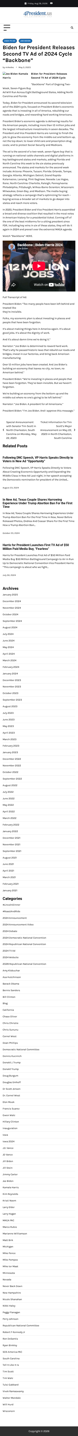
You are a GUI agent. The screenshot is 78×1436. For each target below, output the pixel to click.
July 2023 (8, 712)
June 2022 (9, 798)
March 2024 (9, 660)
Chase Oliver (10, 1016)
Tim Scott (8, 1371)
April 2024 (9, 653)
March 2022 (9, 818)
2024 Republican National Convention (24, 944)
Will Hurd (8, 1404)
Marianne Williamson (15, 1233)
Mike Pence (9, 1253)
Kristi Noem (9, 1200)
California (8, 1009)
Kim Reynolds (10, 1194)
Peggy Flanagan (11, 1312)
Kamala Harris (11, 1187)
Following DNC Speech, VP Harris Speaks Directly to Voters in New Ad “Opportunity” (38, 459)
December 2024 (12, 601)
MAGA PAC (8, 1220)
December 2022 (12, 758)
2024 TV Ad (9, 41)
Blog (5, 1003)
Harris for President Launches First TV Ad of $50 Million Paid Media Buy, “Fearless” (36, 546)
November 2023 (12, 686)
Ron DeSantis (10, 1338)
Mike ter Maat (10, 1266)
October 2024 (10, 614)
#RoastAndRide (11, 911)
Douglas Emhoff (12, 1082)
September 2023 (12, 699)
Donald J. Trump (12, 1062)
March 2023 (9, 739)
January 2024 (10, 673)
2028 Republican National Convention (24, 963)
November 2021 (11, 844)
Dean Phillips (10, 1042)
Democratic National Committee (21, 1049)
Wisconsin (9, 1411)
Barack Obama (11, 983)
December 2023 (12, 680)
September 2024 (12, 621)
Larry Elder (9, 1207)
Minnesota (9, 1273)
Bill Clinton (9, 996)
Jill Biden (8, 1161)
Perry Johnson (10, 1318)
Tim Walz (8, 1378)
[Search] (72, 27)
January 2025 (10, 594)
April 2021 (8, 870)
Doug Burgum (10, 1075)
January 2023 (10, 752)
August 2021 (10, 857)
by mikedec (8, 67)
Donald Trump (11, 1069)
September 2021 (12, 851)
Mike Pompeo (10, 1259)
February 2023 (11, 745)
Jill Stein (7, 1167)
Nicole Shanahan (12, 1299)
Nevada (7, 1279)
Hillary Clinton (11, 1121)
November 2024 (12, 607)
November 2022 (12, 765)
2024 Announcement (15, 918)
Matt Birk (8, 1240)
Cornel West (9, 1036)
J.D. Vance (8, 1148)
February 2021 (11, 883)
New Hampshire (12, 1292)
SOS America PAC (12, 1351)
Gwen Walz (9, 1115)
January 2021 (10, 890)
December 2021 (11, 837)
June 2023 (9, 719)
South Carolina (11, 1358)
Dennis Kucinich (12, 1056)
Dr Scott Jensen (11, 1088)
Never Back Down (12, 1286)
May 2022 (8, 804)
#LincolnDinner (11, 904)
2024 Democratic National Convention (24, 937)
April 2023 (9, 732)
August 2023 (10, 706)
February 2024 (11, 667)
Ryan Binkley (10, 1345)
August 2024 (10, 627)
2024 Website (11, 957)
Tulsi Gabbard (11, 1384)
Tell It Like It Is (11, 1364)
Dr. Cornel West (11, 1095)
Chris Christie (10, 1023)
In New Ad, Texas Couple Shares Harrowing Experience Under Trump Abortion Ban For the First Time (37, 503)
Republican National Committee (21, 1325)
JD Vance (8, 1154)
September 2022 (12, 778)
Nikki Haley (9, 1305)
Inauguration (10, 1128)
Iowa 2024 (8, 1141)
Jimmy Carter (10, 1174)
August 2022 (10, 785)
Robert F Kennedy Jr (14, 1332)
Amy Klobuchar (11, 970)
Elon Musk (8, 1102)
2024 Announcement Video (18, 924)
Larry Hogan (9, 1213)
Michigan (8, 1246)
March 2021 (9, 877)
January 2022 (10, 831)
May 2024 (8, 647)
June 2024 (8, 640)
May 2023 (8, 726)
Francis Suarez (11, 1108)
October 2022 (10, 772)
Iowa (5, 1134)
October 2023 (10, 693)
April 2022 (9, 811)
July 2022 (8, 791)
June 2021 (8, 864)
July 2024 (8, 634)
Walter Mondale (12, 1397)
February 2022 (11, 824)
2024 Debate (10, 931)
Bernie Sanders (11, 990)
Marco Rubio (10, 1227)
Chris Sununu (10, 1029)
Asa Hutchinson (12, 977)
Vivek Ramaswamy (13, 1391)
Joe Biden (25, 41)
